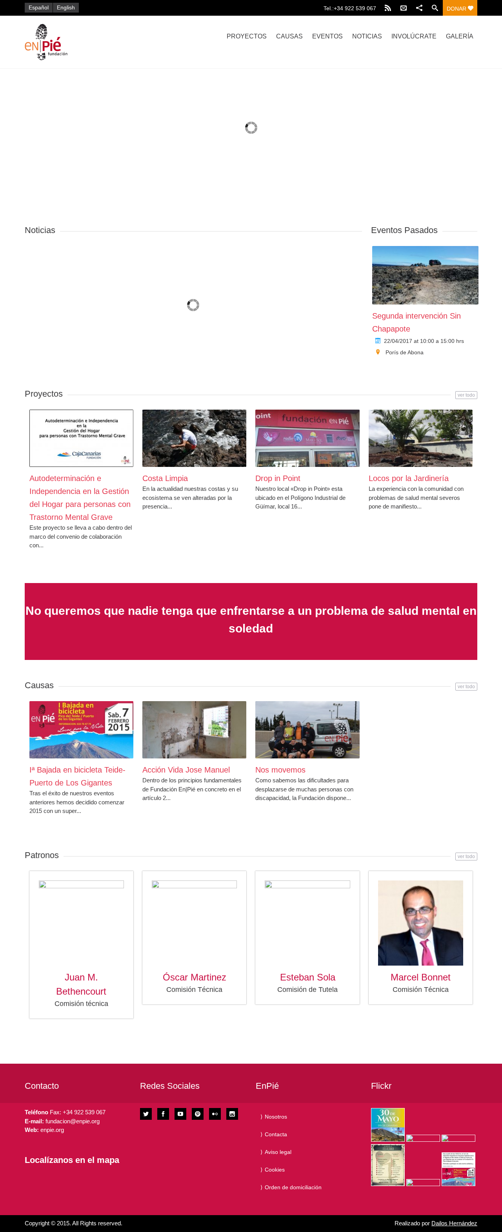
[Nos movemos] (307, 729)
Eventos (327, 36)
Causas (289, 36)
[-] (92, 42)
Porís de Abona (405, 352)
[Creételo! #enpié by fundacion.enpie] (423, 1138)
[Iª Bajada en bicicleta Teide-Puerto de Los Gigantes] (81, 729)
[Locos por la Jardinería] (421, 438)
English (66, 7)
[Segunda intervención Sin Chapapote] (425, 275)
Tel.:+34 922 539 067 (350, 8)
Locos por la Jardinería (409, 478)
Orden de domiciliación (293, 1187)
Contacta (276, 1134)
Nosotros (276, 1117)
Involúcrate (414, 36)
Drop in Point (277, 478)
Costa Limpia (165, 478)
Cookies (275, 1169)
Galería (459, 36)
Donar (457, 8)
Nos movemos (280, 769)
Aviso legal (278, 1152)
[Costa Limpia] (194, 438)
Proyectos (247, 36)
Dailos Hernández (454, 1223)
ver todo (466, 395)
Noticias (367, 36)
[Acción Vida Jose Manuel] (194, 729)
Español (39, 7)
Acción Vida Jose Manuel (186, 769)
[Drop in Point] (307, 438)
